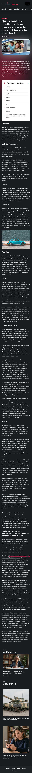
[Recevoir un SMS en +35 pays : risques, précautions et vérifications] (16, 739)
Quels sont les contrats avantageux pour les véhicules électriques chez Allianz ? (15, 116)
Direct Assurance (10, 107)
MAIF (7, 104)
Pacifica (8, 100)
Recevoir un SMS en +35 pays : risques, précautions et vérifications (15, 756)
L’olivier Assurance (11, 90)
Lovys (7, 93)
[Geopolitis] (11, 3)
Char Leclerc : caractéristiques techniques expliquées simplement (16, 719)
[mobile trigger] (3, 3)
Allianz (8, 111)
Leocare (8, 87)
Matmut (8, 97)
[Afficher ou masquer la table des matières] (26, 83)
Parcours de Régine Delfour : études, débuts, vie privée (14, 672)
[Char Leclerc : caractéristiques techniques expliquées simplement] (16, 702)
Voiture (4, 18)
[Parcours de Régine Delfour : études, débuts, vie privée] (16, 661)
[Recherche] (27, 3)
